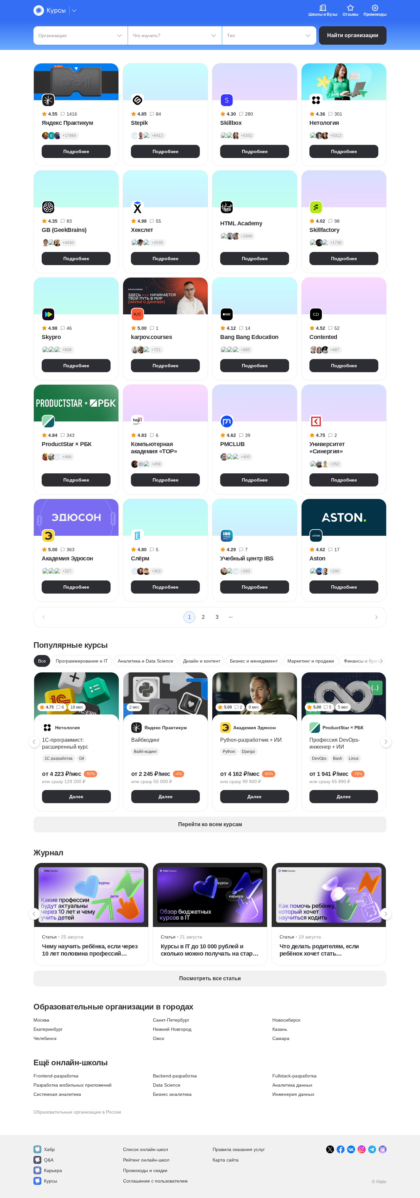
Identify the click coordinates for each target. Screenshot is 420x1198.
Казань (279, 1029)
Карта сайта (226, 1160)
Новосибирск (286, 1020)
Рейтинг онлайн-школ (146, 1160)
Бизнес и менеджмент (254, 661)
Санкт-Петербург (171, 1020)
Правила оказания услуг (239, 1149)
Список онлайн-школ (145, 1149)
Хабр (49, 1149)
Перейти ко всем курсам (210, 824)
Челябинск (44, 1038)
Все (42, 661)
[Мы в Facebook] (341, 1149)
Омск (158, 1038)
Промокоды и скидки (145, 1170)
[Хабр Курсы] (49, 10)
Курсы (50, 1181)
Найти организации (352, 35)
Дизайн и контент (201, 661)
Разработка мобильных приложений (72, 1085)
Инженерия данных (293, 1094)
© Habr (379, 1181)
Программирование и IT (82, 661)
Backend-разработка (175, 1075)
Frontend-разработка (55, 1075)
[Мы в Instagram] (362, 1149)
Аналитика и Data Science (145, 661)
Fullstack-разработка (294, 1075)
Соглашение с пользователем (155, 1181)
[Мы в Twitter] (330, 1149)
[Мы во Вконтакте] (351, 1149)
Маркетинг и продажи (310, 661)
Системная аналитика (57, 1094)
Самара (280, 1038)
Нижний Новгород (172, 1029)
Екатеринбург (48, 1029)
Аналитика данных (292, 1085)
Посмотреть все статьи (210, 978)
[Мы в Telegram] (372, 1149)
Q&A (48, 1160)
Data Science (166, 1085)
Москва (41, 1020)
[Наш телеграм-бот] (383, 1149)
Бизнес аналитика (172, 1094)
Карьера (53, 1170)
